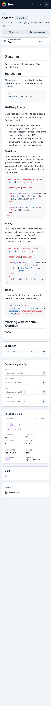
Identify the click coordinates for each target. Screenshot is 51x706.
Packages (7, 14)
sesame (7, 18)
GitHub (7, 476)
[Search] (40, 4)
